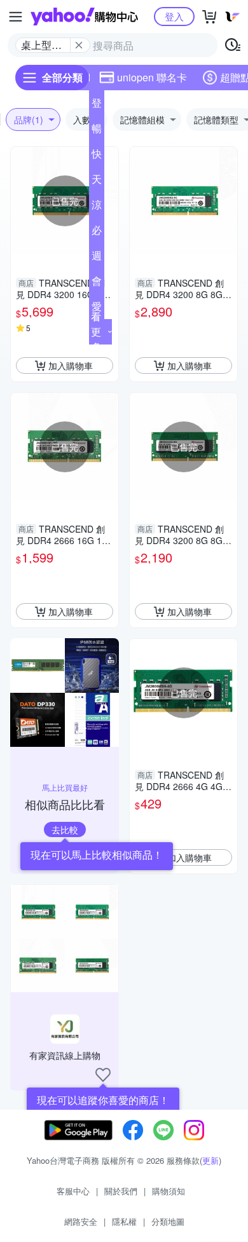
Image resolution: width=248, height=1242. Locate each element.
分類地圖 (167, 1221)
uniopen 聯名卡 (152, 77)
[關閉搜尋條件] (79, 45)
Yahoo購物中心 (84, 16)
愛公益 (97, 309)
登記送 (97, 105)
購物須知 (168, 1191)
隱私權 (124, 1221)
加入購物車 (70, 365)
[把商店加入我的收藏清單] (103, 1074)
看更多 (96, 331)
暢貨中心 (97, 131)
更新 (210, 1160)
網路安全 (80, 1221)
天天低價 (97, 182)
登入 (174, 16)
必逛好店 (97, 232)
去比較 (65, 829)
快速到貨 (97, 156)
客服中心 (73, 1191)
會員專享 (97, 283)
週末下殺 (97, 258)
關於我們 (120, 1191)
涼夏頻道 (97, 207)
